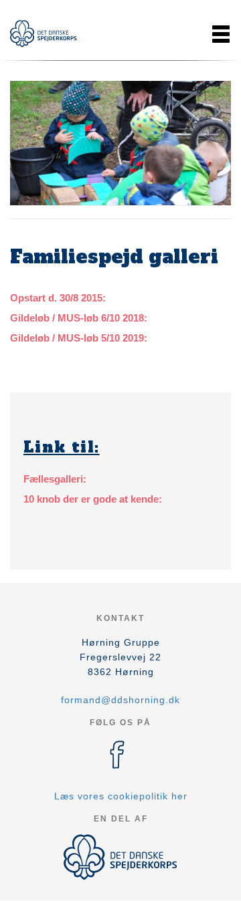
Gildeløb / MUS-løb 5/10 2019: (78, 338)
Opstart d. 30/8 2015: (58, 297)
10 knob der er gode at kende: (92, 499)
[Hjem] (43, 33)
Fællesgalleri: (54, 479)
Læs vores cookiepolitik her (120, 796)
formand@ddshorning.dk (120, 699)
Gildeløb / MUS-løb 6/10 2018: (78, 318)
